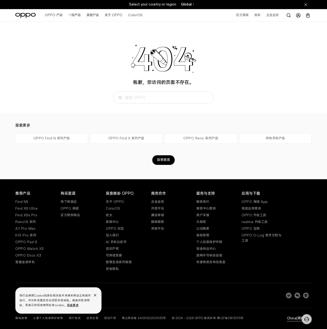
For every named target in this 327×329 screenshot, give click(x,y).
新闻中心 (112, 222)
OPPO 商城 (70, 209)
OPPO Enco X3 (28, 256)
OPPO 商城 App (255, 202)
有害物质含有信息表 (211, 262)
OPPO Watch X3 (29, 249)
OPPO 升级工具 (254, 215)
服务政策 (202, 235)
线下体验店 (69, 202)
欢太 (109, 215)
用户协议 (75, 318)
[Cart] (308, 15)
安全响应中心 (206, 249)
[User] (298, 15)
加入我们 (112, 235)
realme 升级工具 (255, 222)
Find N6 (21, 202)
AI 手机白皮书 (116, 242)
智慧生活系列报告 (119, 262)
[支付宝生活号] (306, 295)
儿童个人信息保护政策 (48, 318)
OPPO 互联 (251, 229)
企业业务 (157, 202)
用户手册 (202, 215)
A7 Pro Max (25, 229)
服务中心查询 (206, 209)
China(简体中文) (299, 318)
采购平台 (157, 229)
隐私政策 (21, 318)
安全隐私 (112, 269)
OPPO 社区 (115, 229)
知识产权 (112, 249)
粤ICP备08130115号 (230, 318)
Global (186, 4)
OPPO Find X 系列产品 (126, 138)
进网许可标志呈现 (209, 256)
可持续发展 (114, 256)
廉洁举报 (157, 215)
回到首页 (163, 160)
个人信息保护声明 (209, 242)
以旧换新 (202, 229)
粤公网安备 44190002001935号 (144, 318)
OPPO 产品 (53, 15)
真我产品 (92, 15)
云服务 (201, 222)
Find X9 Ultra (26, 209)
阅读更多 (73, 305)
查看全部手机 (25, 262)
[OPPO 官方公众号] (297, 295)
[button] (307, 319)
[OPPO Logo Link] (25, 15)
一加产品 (74, 15)
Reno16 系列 (25, 222)
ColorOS (135, 15)
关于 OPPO (113, 15)
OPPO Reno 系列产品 (200, 138)
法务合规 (92, 318)
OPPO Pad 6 (26, 242)
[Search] (289, 15)
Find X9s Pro (26, 215)
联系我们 (202, 202)
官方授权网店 (70, 215)
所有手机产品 (275, 138)
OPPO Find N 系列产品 (52, 138)
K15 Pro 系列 (25, 235)
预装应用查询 (251, 209)
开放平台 (157, 209)
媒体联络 (157, 222)
